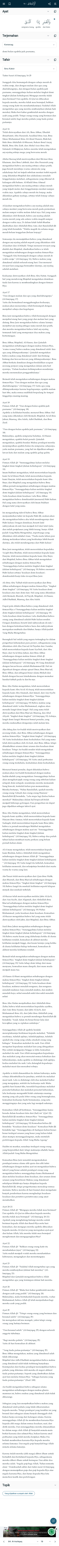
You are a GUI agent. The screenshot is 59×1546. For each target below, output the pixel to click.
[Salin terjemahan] (55, 35)
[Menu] (4, 4)
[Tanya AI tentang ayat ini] (53, 1521)
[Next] (55, 1541)
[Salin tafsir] (55, 59)
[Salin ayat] (55, 11)
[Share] (49, 4)
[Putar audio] (54, 19)
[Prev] (4, 1541)
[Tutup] (56, 1529)
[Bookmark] (9, 4)
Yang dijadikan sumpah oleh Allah (19, 1493)
